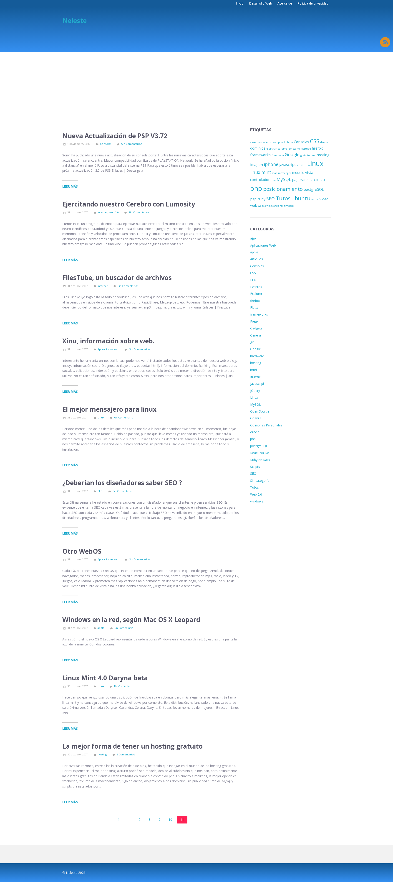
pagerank (300, 179)
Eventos (256, 287)
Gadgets (256, 328)
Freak (254, 321)
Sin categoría (259, 480)
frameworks (260, 154)
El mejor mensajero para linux (109, 409)
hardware (257, 356)
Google (292, 154)
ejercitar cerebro (276, 148)
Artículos (256, 259)
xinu (280, 205)
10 (170, 819)
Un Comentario (123, 417)
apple (101, 628)
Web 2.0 (113, 212)
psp (253, 198)
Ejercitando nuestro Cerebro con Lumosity (128, 204)
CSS (314, 141)
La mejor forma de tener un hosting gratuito (132, 746)
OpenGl (255, 418)
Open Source (259, 411)
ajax (253, 238)
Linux (101, 417)
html (253, 370)
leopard (301, 165)
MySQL (284, 179)
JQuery (255, 390)
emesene (294, 148)
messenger (284, 173)
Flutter (255, 307)
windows (272, 205)
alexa (253, 142)
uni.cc (315, 199)
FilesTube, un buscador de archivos (117, 277)
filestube (306, 148)
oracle (254, 432)
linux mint (260, 172)
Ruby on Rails (260, 460)
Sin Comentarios (131, 143)
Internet (103, 212)
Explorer (256, 293)
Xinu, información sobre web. (108, 340)
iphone (271, 164)
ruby (261, 198)
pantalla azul (317, 180)
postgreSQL (314, 189)
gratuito (305, 155)
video (324, 198)
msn (273, 180)
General (256, 335)
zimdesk (289, 205)
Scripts (255, 466)
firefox (317, 148)
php (256, 188)
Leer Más (70, 186)
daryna (324, 142)
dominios (257, 148)
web (253, 205)
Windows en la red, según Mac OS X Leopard (131, 619)
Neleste (74, 20)
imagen (256, 164)
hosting (102, 754)
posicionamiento (283, 188)
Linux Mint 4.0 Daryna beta (105, 677)
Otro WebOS (81, 551)
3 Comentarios (126, 754)
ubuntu (300, 198)
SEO (100, 491)
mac (274, 173)
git (252, 342)
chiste (289, 142)
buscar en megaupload (271, 142)
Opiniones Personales (266, 425)
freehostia (278, 155)
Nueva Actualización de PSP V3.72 (114, 135)
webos (262, 205)
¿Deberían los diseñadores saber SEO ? (122, 482)
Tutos (283, 198)
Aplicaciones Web (108, 349)
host (313, 155)
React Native (259, 453)
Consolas (105, 143)
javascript (287, 164)
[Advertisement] (196, 86)
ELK (253, 280)
